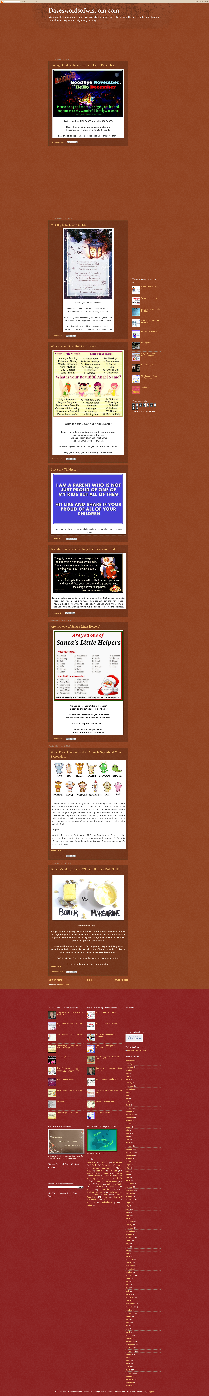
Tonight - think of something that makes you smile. (84, 549)
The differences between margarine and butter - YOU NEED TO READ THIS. (68, 1070)
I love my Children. (63, 469)
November (130, 1089)
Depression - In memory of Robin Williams (70, 1013)
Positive (106, 1189)
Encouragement (102, 1168)
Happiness (95, 1175)
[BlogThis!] (70, 142)
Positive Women (95, 1192)
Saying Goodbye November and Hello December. (83, 65)
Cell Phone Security (149, 331)
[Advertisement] (104, 40)
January (129, 1064)
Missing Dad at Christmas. (68, 224)
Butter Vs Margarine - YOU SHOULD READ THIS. (86, 869)
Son (105, 1194)
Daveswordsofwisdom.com (83, 10)
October (129, 1070)
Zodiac (89, 1205)
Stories (105, 1197)
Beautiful (91, 1162)
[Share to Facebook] (74, 142)
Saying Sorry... (147, 387)
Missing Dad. (62, 1101)
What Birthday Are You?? (148, 288)
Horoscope (106, 1179)
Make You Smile (114, 1184)
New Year (114, 1187)
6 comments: (57, 856)
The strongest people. (66, 1079)
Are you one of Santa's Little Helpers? (75, 626)
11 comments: (57, 972)
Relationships (116, 1192)
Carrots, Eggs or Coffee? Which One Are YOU (108, 1058)
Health (108, 1176)
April (127, 1076)
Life (119, 1178)
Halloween (117, 1173)
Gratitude (104, 1173)
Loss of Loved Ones (106, 1181)
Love (89, 1184)
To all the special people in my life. (69, 1024)
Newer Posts (55, 979)
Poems (89, 1190)
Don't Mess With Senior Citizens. (70, 1034)
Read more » (56, 851)
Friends (113, 1171)
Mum (101, 1186)
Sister (95, 1195)
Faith (89, 1171)
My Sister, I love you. (65, 1057)
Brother (105, 1163)
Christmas (117, 1162)
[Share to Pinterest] (76, 142)
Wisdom (106, 1202)
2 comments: (57, 336)
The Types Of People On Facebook (149, 377)
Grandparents (92, 1173)
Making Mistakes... (148, 343)
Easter (119, 1165)
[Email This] (68, 142)
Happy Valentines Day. (105, 1101)
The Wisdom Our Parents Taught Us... (109, 1091)
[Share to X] (72, 142)
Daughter (106, 1165)
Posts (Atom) (64, 985)
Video (118, 1200)
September (130, 1124)
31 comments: (57, 538)
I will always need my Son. (67, 1113)
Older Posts (121, 979)
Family (99, 1171)
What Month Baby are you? (150, 299)
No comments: (58, 142)
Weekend (91, 1203)
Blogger (150, 1392)
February (129, 1108)
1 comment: (57, 613)
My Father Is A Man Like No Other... (150, 310)
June (127, 1095)
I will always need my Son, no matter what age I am (69, 1047)
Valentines (108, 1200)
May (127, 1099)
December (130, 1061)
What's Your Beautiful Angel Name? (74, 346)
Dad (94, 1165)
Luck (100, 1184)
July (127, 1073)
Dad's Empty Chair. (148, 365)
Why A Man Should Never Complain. (148, 355)
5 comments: (57, 459)
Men (93, 1187)
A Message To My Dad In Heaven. (150, 321)
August (128, 1127)
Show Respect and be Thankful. (69, 1090)
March (128, 1080)
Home (88, 979)
